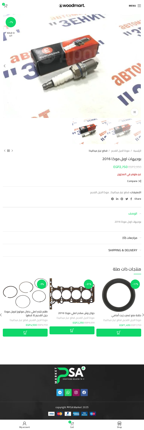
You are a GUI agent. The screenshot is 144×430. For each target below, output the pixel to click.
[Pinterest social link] (121, 198)
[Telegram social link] (112, 198)
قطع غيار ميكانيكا (98, 151)
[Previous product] (12, 151)
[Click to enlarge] (134, 112)
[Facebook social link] (131, 198)
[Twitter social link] (126, 198)
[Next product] (5, 151)
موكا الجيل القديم (120, 151)
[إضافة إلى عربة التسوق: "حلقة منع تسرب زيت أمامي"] (118, 333)
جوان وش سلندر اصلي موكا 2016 (76, 313)
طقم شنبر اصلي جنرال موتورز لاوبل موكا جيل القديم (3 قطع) (26, 313)
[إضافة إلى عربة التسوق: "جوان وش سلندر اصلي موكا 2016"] (72, 330)
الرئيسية (137, 151)
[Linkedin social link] (117, 198)
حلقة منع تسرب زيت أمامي (126, 315)
